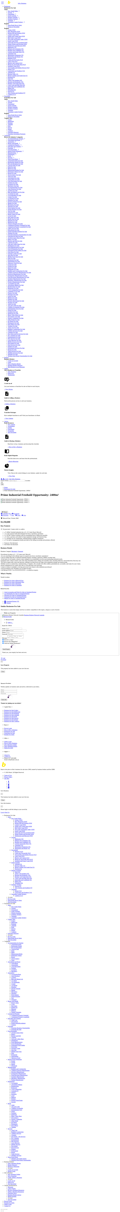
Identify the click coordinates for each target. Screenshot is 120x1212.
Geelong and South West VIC (16, 52)
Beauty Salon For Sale (14, 214)
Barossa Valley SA (13, 74)
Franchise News (12, 1193)
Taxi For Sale (11, 211)
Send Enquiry (6, 649)
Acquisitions (11, 426)
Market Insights (12, 1196)
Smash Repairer (15, 996)
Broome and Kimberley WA (15, 82)
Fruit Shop (14, 1047)
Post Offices (14, 1125)
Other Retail (14, 1121)
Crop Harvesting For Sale (15, 181)
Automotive (11, 142)
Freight (13, 1062)
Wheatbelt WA (12, 90)
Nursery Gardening (16, 1119)
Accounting (14, 1083)
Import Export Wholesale (15, 151)
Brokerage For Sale (13, 288)
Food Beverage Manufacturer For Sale (18, 277)
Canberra (10, 130)
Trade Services (15, 1154)
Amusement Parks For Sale (15, 160)
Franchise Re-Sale (16, 1029)
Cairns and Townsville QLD (23, 853)
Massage (13, 1009)
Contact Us (7, 756)
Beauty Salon (15, 1003)
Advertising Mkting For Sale (16, 285)
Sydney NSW (11, 30)
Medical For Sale (12, 222)
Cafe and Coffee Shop (17, 1039)
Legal (12, 1095)
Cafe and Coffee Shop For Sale (16, 244)
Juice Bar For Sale (13, 255)
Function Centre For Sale (15, 253)
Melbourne (11, 121)
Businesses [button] (7, 6)
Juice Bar (13, 1050)
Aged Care (14, 1130)
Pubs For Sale (11, 258)
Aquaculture (14, 965)
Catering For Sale (12, 242)
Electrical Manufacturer (17, 1072)
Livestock (14, 969)
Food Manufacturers (16, 1042)
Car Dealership (15, 982)
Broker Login (11, 1171)
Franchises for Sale (9, 733)
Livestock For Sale (13, 184)
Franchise (10, 148)
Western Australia (13, 17)
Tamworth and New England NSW (17, 42)
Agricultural (14, 963)
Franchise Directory (13, 132)
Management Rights (16, 954)
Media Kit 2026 (8, 748)
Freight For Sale (12, 266)
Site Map (6, 778)
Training (13, 1025)
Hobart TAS (11, 69)
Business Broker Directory (15, 365)
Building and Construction (18, 1069)
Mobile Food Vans (16, 1051)
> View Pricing (8, 389)
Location (27, 480)
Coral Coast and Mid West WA (16, 85)
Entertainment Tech (16, 1110)
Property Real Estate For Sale (16, 301)
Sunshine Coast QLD (14, 66)
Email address (6, 630)
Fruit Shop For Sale (13, 252)
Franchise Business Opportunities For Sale (19, 234)
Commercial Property (14, 145)
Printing (13, 1099)
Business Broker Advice (14, 1195)
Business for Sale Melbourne (12, 712)
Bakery (13, 1034)
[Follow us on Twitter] (8, 784)
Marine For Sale (12, 203)
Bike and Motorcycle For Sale (16, 192)
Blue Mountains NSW (14, 31)
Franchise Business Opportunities (20, 1028)
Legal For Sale (12, 296)
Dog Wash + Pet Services (18, 1136)
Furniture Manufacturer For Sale (17, 279)
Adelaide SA (11, 72)
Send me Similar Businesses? (12, 643)
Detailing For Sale (13, 200)
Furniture (13, 1113)
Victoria (10, 12)
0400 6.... (10, 622)
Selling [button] (6, 368)
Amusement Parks (16, 944)
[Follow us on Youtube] (8, 788)
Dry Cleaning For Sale (14, 335)
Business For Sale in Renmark (12, 583)
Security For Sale (12, 302)
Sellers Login (8, 741)
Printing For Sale (12, 299)
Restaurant (14, 1054)
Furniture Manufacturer (17, 1077)
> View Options (8, 418)
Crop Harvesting (15, 966)
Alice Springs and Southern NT (16, 93)
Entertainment (15, 1140)
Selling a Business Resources (16, 1191)
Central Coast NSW (13, 34)
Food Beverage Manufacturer (19, 1075)
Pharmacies (14, 1124)
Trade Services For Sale (14, 351)
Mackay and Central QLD (15, 63)
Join (10, 479)
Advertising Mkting (16, 1084)
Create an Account (13, 360)
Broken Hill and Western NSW (16, 33)
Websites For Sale (13, 354)
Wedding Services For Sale (15, 353)
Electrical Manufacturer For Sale (17, 274)
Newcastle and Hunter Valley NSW (17, 39)
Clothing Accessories (17, 1108)
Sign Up (7, 812)
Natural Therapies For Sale (15, 223)
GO (2, 484)
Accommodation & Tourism (16, 138)
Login (9, 362)
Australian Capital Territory (15, 22)
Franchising (11, 429)
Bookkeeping (15, 1086)
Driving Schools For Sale (15, 201)
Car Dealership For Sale (14, 195)
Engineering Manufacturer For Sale (17, 275)
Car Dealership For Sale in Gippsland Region (16, 593)
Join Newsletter (12, 432)
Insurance (14, 1094)
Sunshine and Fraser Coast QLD (24, 861)
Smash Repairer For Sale (15, 209)
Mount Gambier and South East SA (17, 75)
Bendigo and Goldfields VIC (16, 50)
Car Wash (14, 980)
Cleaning (13, 1135)
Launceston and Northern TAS (16, 71)
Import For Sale (12, 268)
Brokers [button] (6, 357)
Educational (14, 1021)
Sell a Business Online (10, 745)
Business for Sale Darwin (11, 718)
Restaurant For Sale (13, 260)
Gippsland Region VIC (12, 601)
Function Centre (15, 1048)
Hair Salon (14, 1006)
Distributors (14, 1040)
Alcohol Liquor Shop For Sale (16, 238)
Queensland (11, 14)
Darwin (10, 127)
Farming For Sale (12, 182)
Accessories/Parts (16, 974)
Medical (13, 1010)
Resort (13, 957)
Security (13, 1102)
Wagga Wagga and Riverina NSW (17, 44)
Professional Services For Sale (16, 348)
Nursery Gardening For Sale (15, 318)
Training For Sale (12, 233)
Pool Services (15, 1147)
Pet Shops (14, 1122)
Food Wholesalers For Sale (15, 249)
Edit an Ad (11, 373)
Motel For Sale (12, 168)
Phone (4, 632)
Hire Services (15, 1141)
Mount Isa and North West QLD (17, 64)
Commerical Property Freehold (19, 1015)
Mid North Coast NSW (14, 38)
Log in (2, 812)
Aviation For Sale (12, 190)
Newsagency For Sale (14, 316)
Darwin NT (11, 91)
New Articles (11, 424)
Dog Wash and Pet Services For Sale (18, 334)
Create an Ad (11, 1180)
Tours (12, 960)
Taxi (12, 998)
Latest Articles (12, 1188)
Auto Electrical (15, 976)
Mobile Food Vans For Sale (15, 256)
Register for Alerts (9, 734)
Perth (9, 126)
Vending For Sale (12, 326)
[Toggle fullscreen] (5, 1209)
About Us (7, 755)
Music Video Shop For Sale (15, 315)
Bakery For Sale (12, 239)
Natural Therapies (16, 1012)
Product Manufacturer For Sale (16, 282)
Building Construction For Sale (16, 329)
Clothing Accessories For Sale (16, 307)
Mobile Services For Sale (15, 342)
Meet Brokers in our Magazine (16, 367)
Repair (13, 1152)
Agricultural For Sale (13, 178)
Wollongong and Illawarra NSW (17, 45)
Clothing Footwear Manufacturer (20, 1070)
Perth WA (10, 79)
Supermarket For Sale (14, 261)
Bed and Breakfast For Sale (15, 164)
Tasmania (10, 20)
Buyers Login (8, 728)
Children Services (16, 1133)
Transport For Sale (13, 212)
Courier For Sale (12, 197)
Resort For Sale (12, 173)
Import (13, 1064)
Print (24, 515)
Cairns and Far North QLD (15, 60)
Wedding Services (16, 1155)
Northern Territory (13, 19)
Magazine (10, 1187)
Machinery (14, 971)
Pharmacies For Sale (13, 323)
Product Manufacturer (17, 1080)
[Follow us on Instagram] (8, 783)
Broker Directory (12, 1165)
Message (4, 638)
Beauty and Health (13, 143)
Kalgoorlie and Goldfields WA (16, 86)
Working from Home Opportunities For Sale (20, 356)
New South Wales (13, 11)
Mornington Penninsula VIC (16, 55)
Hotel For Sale (12, 167)
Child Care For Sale (13, 228)
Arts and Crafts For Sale (14, 305)
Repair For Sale (12, 349)
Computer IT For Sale (14, 291)
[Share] (3, 1209)
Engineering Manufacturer (18, 1073)
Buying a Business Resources (16, 1190)
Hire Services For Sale (14, 338)
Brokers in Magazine (13, 1166)
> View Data (11, 476)
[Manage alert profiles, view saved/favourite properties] (1, 479)
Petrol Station (15, 995)
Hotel (12, 951)
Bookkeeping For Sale (14, 286)
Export (13, 1061)
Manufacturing (12, 153)
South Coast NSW (13, 41)
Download (6, 515)
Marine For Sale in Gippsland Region (14, 598)
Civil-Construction (16, 1089)
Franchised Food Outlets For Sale (17, 250)
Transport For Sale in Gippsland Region (15, 597)
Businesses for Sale (9, 731)
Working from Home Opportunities (21, 1160)
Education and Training (14, 146)
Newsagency (14, 1117)
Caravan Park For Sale (14, 165)
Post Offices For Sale (14, 324)
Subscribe (4, 699)
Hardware (14, 1114)
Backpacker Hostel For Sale (15, 162)
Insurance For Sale (13, 294)
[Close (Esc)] (1, 1209)
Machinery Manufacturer (18, 1078)
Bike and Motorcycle (17, 979)
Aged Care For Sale (13, 327)
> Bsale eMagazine (13, 461)
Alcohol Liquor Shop (17, 1032)
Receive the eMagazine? (11, 641)
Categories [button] (7, 135)
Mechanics (14, 991)
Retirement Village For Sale (15, 171)
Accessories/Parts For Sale (15, 187)
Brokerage (14, 1088)
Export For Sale (12, 264)
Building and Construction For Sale (17, 271)
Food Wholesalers (16, 1043)
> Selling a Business (9, 404)
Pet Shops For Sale (13, 321)
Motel (12, 952)
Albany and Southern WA (15, 80)
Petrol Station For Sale (14, 208)
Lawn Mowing (15, 1143)
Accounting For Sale (13, 283)
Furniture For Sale (13, 312)
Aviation (13, 977)
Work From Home (13, 159)
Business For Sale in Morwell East (13, 580)
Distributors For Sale (13, 245)
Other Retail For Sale (14, 319)
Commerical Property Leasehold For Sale (19, 227)
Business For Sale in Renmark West (14, 582)
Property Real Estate (17, 1100)
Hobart (10, 129)
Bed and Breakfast (16, 947)
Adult (12, 1105)
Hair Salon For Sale (13, 217)
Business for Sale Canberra (11, 721)
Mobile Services (15, 1144)
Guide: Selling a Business (15, 1177)
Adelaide (10, 124)
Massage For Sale (13, 220)
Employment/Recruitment (18, 1023)
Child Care (14, 1020)
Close (2, 671)
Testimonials (11, 375)
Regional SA (11, 77)
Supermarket (14, 1056)
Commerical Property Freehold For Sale (19, 225)
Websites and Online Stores (18, 1158)
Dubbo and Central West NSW (16, 36)
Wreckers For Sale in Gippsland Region (15, 595)
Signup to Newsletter (13, 27)
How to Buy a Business (10, 730)
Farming (13, 968)
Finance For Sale (12, 293)
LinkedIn (5, 513)
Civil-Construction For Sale (15, 290)
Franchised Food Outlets (18, 1045)
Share (5, 512)
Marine (13, 990)
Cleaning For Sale (13, 332)
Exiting (10, 427)
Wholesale (14, 1066)
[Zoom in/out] (6, 1209)
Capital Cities (11, 919)
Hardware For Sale (13, 313)
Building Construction (17, 1132)
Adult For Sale (12, 304)
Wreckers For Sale (13, 206)
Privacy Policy (8, 777)
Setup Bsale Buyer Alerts (15, 25)
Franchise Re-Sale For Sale (15, 236)
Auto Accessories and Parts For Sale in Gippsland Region (20, 592)
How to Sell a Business (10, 743)
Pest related (14, 1146)
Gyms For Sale (12, 216)
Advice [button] (6, 421)
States (9, 817)
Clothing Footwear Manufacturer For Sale (19, 272)
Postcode (4, 634)
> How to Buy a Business (15, 447)
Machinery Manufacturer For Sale (17, 280)
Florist (13, 1111)
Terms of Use (8, 775)
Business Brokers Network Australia (34, 615)
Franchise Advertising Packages (16, 134)
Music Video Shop (16, 1116)
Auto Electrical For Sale (14, 189)
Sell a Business (22, 3)
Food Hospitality (12, 149)
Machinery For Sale (13, 186)
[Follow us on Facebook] (8, 781)
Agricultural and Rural (14, 140)
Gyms (13, 1004)
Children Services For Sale (15, 330)
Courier (13, 984)
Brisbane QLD (12, 58)
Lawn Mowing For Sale (14, 340)
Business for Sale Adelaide (11, 715)
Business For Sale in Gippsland (13, 585)
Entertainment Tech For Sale (16, 308)
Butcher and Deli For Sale (15, 241)
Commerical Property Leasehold (20, 1017)
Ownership (11, 431)
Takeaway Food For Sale (15, 263)
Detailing (13, 987)
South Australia (12, 16)
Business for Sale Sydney (11, 710)
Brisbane (10, 123)
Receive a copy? (8, 640)
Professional (11, 154)
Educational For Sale (13, 230)
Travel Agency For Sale (14, 175)
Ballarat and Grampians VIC (16, 49)
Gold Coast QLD (12, 61)
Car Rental (14, 985)
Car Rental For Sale (13, 198)
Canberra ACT (12, 94)
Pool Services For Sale (14, 345)
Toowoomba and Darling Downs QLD (18, 68)
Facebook (16, 513)
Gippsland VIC (12, 53)
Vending (13, 1127)
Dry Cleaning (15, 1138)
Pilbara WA (11, 88)
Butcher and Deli (16, 1036)
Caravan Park (15, 949)
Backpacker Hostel (16, 946)
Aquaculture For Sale (14, 179)
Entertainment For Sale (14, 337)
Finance (13, 1092)
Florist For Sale (12, 310)
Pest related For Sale (13, 343)
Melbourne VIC (12, 47)
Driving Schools (15, 988)
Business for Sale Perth (10, 716)
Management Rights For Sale (16, 170)
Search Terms (4, 480)
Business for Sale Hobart (11, 719)
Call (3, 658)
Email (4, 659)
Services (10, 157)
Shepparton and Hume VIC (15, 56)
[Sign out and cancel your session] (4, 479)
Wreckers (13, 993)
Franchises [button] (7, 96)
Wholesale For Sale (13, 269)
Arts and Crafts (15, 1106)
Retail (9, 156)
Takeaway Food (15, 1058)
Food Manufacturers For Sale (16, 247)
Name (3, 628)
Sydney (10, 119)
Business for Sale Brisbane (11, 713)
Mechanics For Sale (13, 205)
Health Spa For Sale (13, 219)
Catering (13, 1037)
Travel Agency (15, 958)
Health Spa (14, 1007)
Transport (14, 999)
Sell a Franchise (12, 1176)
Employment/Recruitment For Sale (17, 231)
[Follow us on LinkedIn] (8, 786)
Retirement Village (16, 955)
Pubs (12, 1053)
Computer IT (14, 1091)
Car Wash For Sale (13, 193)
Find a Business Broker (14, 364)
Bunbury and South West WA (16, 83)
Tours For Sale (12, 176)
